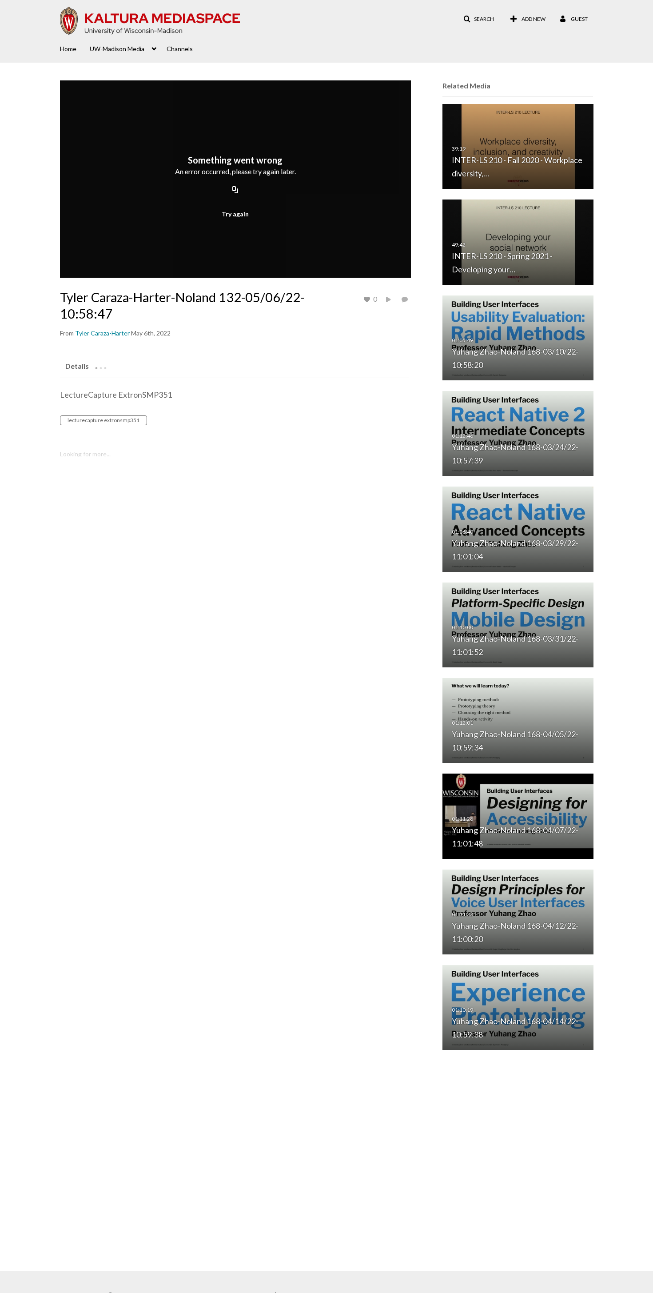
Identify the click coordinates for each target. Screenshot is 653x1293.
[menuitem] (75, 48)
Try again (235, 214)
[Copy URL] (235, 191)
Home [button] (68, 48)
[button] (479, 19)
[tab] (77, 365)
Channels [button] (180, 48)
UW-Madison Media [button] (117, 48)
